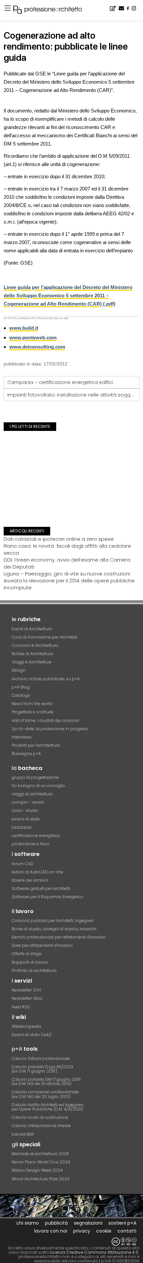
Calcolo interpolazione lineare (41, 1125)
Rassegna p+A (26, 753)
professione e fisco (31, 844)
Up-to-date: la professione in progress (50, 729)
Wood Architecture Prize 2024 (41, 1179)
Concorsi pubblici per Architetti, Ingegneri (53, 920)
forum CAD (23, 863)
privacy (81, 1231)
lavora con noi (50, 1231)
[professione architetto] (51, 10)
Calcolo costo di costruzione (40, 1117)
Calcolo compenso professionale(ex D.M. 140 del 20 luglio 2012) (45, 1094)
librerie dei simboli (30, 880)
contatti (126, 1231)
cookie (103, 1231)
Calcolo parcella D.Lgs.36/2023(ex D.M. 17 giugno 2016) (42, 1069)
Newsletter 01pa (27, 998)
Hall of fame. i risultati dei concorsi (45, 720)
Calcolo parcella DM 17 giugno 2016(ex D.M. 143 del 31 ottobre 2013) (46, 1081)
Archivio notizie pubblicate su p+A (46, 679)
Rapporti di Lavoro (30, 962)
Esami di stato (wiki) (32, 1034)
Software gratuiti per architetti (41, 888)
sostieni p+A (122, 1223)
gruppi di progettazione (35, 777)
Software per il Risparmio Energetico (47, 897)
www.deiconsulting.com (37, 347)
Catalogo (21, 695)
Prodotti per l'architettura (36, 745)
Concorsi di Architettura (35, 645)
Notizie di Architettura (32, 653)
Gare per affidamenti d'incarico (42, 945)
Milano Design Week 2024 (37, 1170)
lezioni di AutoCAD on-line (37, 872)
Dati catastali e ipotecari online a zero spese (59, 538)
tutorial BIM (23, 1134)
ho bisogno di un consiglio (38, 785)
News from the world (32, 703)
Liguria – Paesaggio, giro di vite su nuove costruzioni (67, 573)
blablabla (22, 827)
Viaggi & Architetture (32, 662)
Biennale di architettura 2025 (40, 1154)
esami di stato (26, 819)
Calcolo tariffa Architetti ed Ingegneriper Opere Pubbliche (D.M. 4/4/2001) (47, 1107)
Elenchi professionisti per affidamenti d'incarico (59, 937)
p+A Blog (21, 687)
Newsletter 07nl (26, 990)
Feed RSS (21, 1007)
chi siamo (27, 1223)
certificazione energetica (36, 835)
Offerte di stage (27, 953)
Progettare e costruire (33, 712)
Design (19, 670)
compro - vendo (28, 802)
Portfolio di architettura (34, 970)
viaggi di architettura (32, 794)
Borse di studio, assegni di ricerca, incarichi (54, 929)
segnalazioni (88, 1223)
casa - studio (25, 810)
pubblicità (56, 1223)
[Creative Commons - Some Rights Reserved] (71, 1242)
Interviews (22, 737)
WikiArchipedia (26, 1026)
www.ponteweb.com (33, 337)
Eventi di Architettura (32, 629)
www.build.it (23, 328)
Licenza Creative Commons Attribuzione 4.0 (94, 1252)
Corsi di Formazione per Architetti (44, 637)
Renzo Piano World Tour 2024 (41, 1162)
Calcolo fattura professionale (41, 1058)
